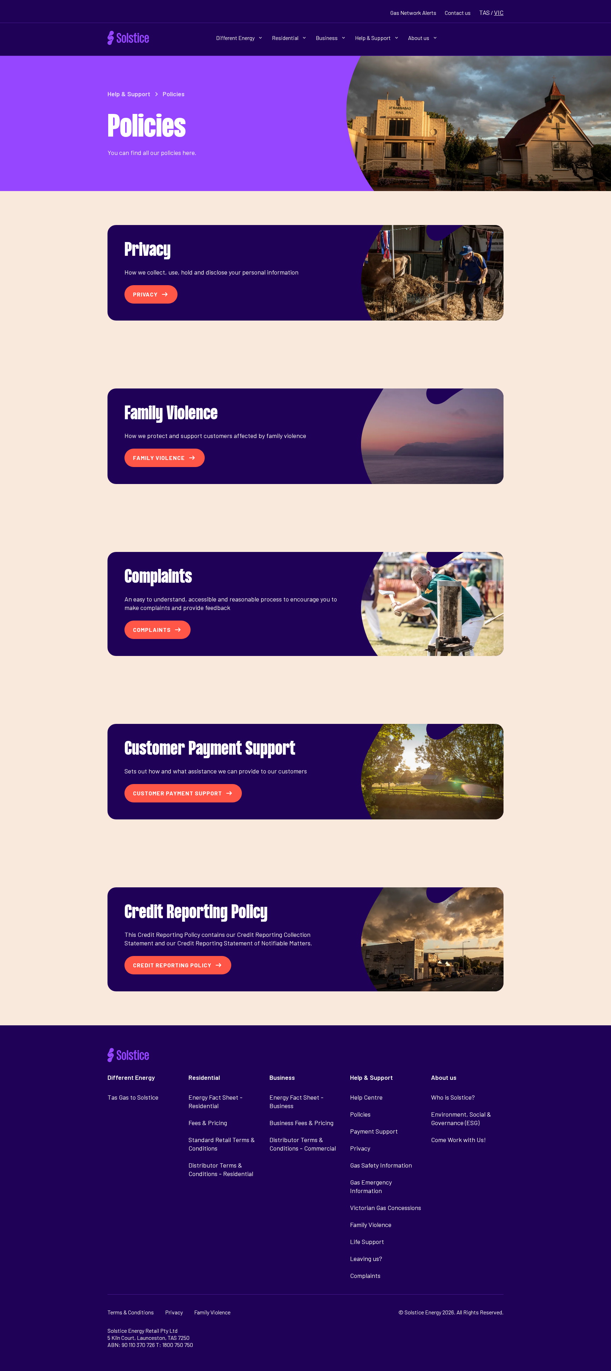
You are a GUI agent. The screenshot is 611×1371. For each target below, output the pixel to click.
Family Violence (370, 1224)
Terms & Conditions (130, 1312)
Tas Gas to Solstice (132, 1097)
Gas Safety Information (381, 1165)
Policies (360, 1114)
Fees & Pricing (207, 1123)
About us (418, 37)
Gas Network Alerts (413, 12)
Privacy (360, 1148)
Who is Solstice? (453, 1097)
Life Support (367, 1241)
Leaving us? (366, 1258)
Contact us (458, 12)
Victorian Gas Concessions (385, 1207)
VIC (499, 12)
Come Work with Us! (458, 1140)
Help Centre (366, 1097)
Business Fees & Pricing (301, 1123)
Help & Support (373, 37)
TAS (484, 12)
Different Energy (235, 37)
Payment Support (374, 1131)
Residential (285, 37)
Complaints (365, 1275)
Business (327, 37)
